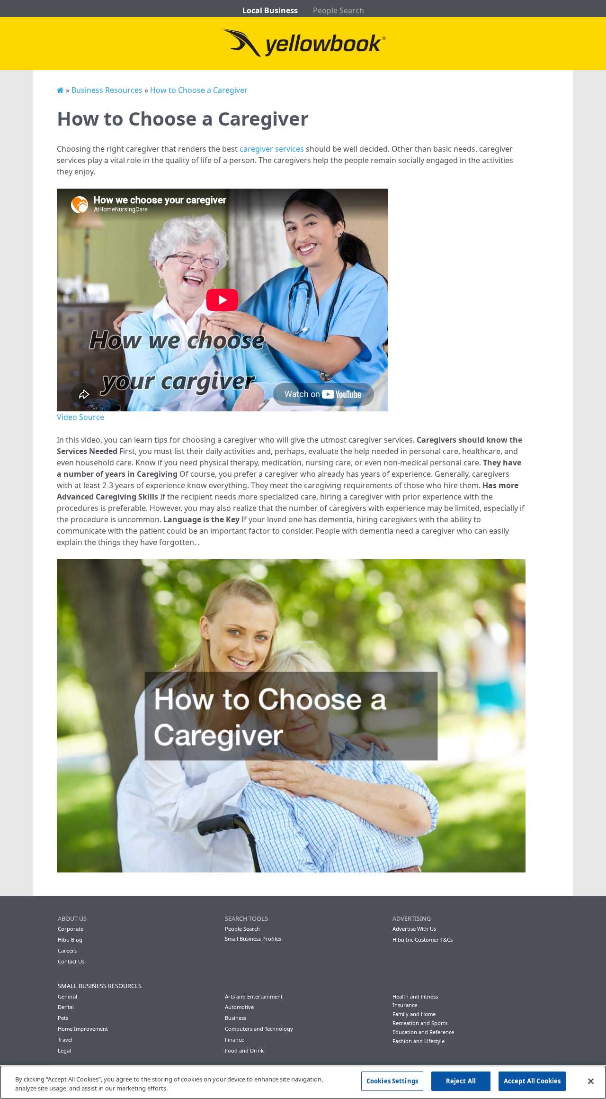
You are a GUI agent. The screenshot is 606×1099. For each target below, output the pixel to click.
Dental (66, 1006)
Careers (67, 950)
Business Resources (107, 90)
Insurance (404, 1004)
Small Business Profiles (253, 938)
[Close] (590, 1081)
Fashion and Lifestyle (418, 1041)
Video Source (80, 417)
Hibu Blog (70, 939)
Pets (63, 1017)
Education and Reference (423, 1031)
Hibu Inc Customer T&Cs (422, 939)
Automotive (239, 1006)
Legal (64, 1050)
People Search (338, 10)
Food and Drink (244, 1050)
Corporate (70, 928)
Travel (65, 1039)
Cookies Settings (392, 1081)
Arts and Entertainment (254, 996)
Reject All (461, 1081)
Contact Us (71, 961)
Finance (234, 1039)
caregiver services (272, 149)
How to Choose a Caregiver (199, 90)
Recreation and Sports (419, 1022)
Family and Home (414, 1013)
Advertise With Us (414, 928)
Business (235, 1017)
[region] (303, 1082)
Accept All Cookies (532, 1081)
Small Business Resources (100, 985)
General (67, 996)
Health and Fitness (415, 996)
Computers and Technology (259, 1028)
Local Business (270, 10)
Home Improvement (83, 1028)
